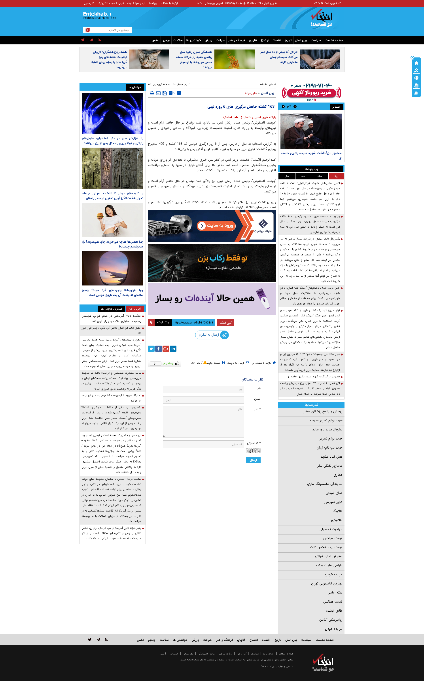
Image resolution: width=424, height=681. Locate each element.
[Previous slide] (295, 106)
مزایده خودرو (333, 574)
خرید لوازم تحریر (331, 438)
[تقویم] (416, 85)
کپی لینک (226, 322)
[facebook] (158, 349)
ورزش (208, 40)
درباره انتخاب (286, 654)
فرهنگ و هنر (236, 40)
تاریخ (288, 40)
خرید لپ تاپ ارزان (329, 447)
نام (259, 388)
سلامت (178, 40)
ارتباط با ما (268, 654)
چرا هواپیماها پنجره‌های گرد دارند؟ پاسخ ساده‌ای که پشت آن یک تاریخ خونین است (112, 292)
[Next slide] (283, 106)
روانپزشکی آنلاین (330, 619)
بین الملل (301, 40)
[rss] (99, 40)
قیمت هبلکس (332, 538)
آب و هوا (140, 3)
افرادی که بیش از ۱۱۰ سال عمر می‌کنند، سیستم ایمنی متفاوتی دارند (279, 57)
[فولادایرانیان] (212, 226)
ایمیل (257, 399)
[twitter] (83, 40)
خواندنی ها (193, 40)
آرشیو (163, 654)
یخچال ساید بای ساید (327, 429)
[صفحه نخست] (416, 62)
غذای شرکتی (334, 493)
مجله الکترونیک (106, 3)
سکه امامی (335, 592)
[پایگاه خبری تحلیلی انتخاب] (325, 20)
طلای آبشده (334, 610)
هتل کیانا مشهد (331, 456)
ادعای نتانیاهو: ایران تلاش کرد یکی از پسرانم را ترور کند (111, 330)
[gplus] (166, 349)
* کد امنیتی (254, 443)
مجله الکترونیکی (206, 654)
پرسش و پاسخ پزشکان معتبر (322, 411)
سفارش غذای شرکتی (328, 556)
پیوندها (153, 3)
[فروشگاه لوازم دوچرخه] (212, 263)
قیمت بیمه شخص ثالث (326, 547)
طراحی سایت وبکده (329, 565)
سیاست (316, 40)
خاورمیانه (251, 93)
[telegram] (91, 40)
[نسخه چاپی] (152, 93)
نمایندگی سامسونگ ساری (324, 484)
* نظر (257, 409)
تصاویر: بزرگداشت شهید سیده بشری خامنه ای (311, 155)
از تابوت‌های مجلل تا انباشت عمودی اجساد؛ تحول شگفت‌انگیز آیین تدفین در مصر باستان (112, 196)
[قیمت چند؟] (416, 70)
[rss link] (106, 639)
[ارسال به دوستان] (158, 93)
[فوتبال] (416, 77)
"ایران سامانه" (268, 666)
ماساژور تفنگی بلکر (330, 465)
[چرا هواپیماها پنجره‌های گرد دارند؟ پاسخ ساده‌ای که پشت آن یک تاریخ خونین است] (112, 268)
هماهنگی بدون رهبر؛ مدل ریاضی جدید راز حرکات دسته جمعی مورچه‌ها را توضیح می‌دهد (194, 59)
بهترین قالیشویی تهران (326, 583)
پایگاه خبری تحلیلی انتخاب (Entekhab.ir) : (249, 117)
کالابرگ (337, 511)
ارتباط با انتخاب (169, 3)
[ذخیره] (165, 93)
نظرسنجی (89, 3)
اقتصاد (277, 40)
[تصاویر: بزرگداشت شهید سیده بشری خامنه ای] (311, 131)
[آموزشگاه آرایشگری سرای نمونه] (212, 299)
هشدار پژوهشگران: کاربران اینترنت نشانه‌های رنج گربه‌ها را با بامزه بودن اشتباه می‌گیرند (109, 59)
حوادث (220, 40)
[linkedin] (173, 349)
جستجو (174, 654)
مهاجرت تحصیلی (331, 529)
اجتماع (265, 40)
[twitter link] (89, 639)
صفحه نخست (334, 40)
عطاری (337, 474)
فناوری (253, 40)
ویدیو (166, 40)
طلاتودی (336, 520)
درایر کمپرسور (333, 502)
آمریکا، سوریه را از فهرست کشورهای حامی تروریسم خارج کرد (111, 398)
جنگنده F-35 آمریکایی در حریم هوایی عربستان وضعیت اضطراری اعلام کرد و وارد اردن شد (111, 318)
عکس (155, 40)
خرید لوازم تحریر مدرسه (326, 420)
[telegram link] (98, 639)
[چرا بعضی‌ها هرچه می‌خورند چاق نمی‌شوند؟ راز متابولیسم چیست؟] (112, 220)
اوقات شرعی (125, 3)
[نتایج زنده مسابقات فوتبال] (416, 92)
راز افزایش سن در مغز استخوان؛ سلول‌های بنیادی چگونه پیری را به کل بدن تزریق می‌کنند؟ (112, 141)
